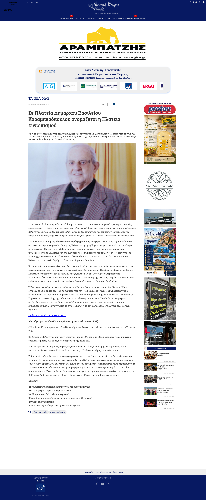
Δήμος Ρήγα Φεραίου (40, 412)
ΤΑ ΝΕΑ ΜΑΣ (64, 18)
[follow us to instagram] (199, 2)
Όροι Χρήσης (118, 472)
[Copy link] (114, 104)
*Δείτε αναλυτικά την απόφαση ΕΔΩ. (47, 315)
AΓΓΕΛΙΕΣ (73, 17)
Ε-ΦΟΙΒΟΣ (88, 18)
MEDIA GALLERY (140, 17)
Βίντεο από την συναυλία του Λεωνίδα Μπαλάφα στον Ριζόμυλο (165, 402)
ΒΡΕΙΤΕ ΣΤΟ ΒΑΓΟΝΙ (125, 18)
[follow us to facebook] (194, 2)
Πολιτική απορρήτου (103, 472)
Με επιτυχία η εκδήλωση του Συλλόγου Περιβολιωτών (165, 366)
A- (106, 104)
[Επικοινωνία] (190, 2)
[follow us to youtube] (196, 2)
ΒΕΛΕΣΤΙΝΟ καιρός (13, 8)
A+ (103, 104)
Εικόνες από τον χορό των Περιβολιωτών (165, 378)
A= (109, 104)
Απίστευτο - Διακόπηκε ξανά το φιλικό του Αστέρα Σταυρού (165, 390)
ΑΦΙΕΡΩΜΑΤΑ (98, 18)
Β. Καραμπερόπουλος (57, 412)
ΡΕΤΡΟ (81, 18)
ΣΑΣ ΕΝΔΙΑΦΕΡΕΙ (111, 18)
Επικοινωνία (88, 472)
